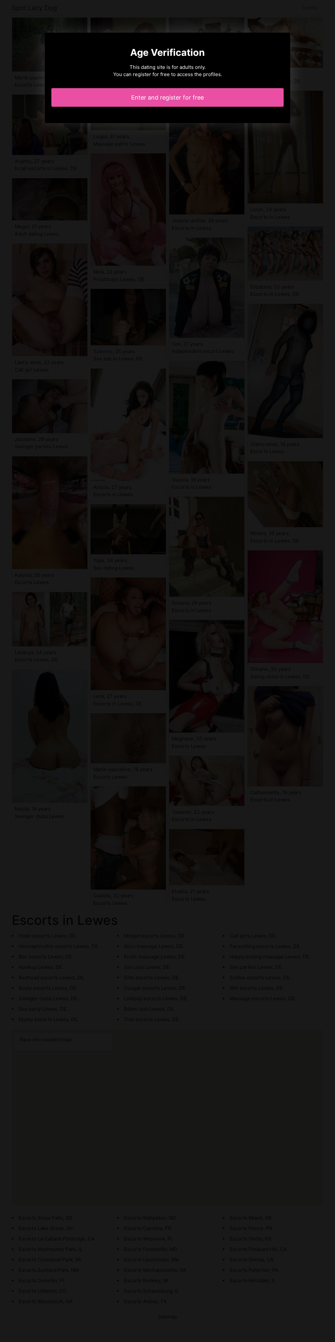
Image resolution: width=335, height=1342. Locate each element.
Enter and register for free (167, 97)
